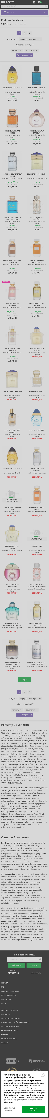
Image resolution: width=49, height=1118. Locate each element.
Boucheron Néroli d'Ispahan (36, 624)
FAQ (2, 987)
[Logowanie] (34, 2)
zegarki (11, 783)
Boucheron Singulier (36, 88)
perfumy (18, 783)
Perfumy (8, 24)
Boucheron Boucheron (12, 88)
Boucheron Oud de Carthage (36, 304)
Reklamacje (5, 1014)
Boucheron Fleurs (36, 430)
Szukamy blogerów (9, 1039)
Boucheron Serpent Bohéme (12, 431)
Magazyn (4, 1043)
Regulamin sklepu (8, 995)
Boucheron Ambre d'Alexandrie (37, 261)
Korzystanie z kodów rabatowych (15, 1022)
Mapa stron (6, 999)
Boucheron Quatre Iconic (12, 132)
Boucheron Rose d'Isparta (12, 304)
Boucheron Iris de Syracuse (37, 470)
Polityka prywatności (10, 991)
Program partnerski (9, 1030)
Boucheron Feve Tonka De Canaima (12, 261)
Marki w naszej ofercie (10, 1026)
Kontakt (4, 983)
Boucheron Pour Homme (36, 174)
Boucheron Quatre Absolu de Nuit (12, 663)
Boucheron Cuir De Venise (36, 508)
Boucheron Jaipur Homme (37, 349)
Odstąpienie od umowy (10, 1018)
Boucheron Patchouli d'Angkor (12, 349)
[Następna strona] (30, 33)
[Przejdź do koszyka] (39, 2)
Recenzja (4, 1003)
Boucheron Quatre (36, 391)
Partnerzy (5, 1035)
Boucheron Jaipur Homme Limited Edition (12, 624)
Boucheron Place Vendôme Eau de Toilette (37, 586)
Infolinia (13, 972)
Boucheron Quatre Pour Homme (12, 175)
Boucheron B (37, 546)
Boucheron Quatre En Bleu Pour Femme (12, 218)
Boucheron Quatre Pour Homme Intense (37, 663)
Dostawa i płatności (9, 1010)
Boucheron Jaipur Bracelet (37, 132)
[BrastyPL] (37, 1062)
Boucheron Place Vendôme (37, 218)
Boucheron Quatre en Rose (12, 508)
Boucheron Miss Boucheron (12, 586)
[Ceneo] (12, 1063)
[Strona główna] (2, 24)
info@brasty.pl (36, 973)
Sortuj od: (12, 39)
